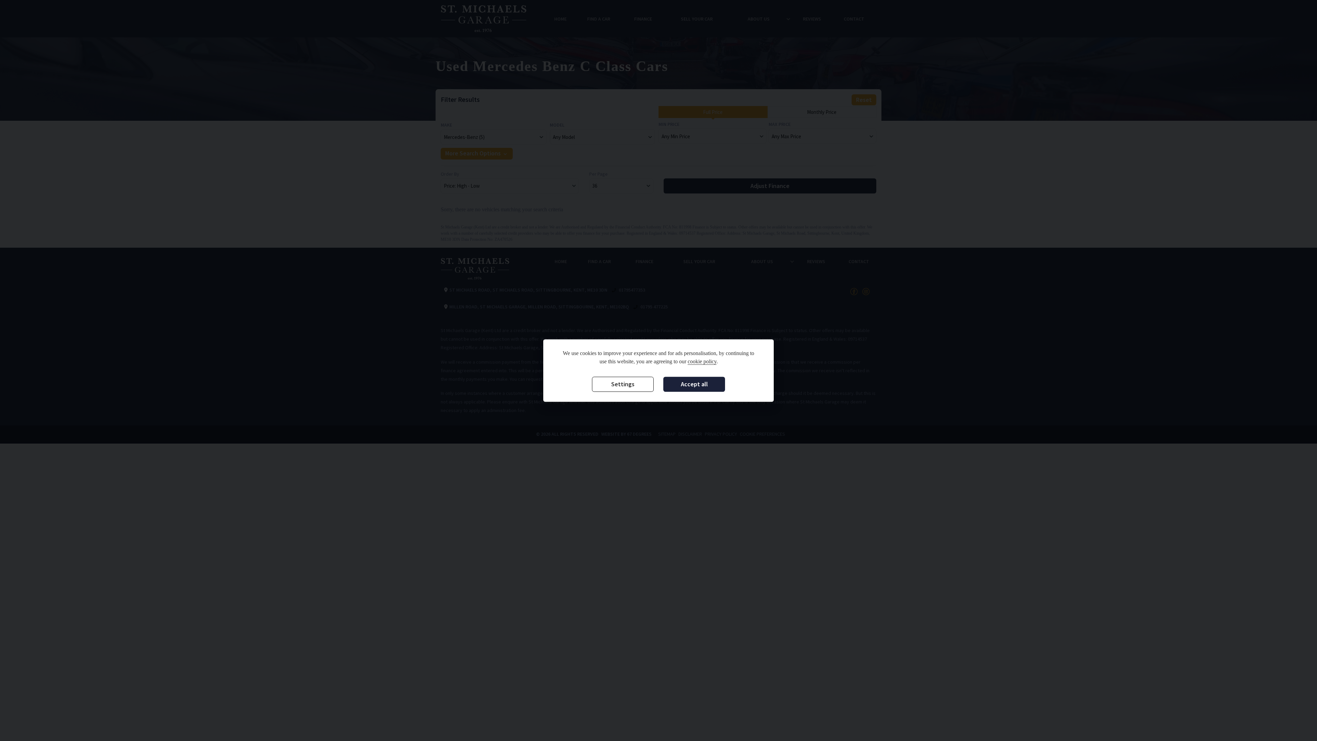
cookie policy (702, 361)
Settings (622, 384)
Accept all (694, 384)
